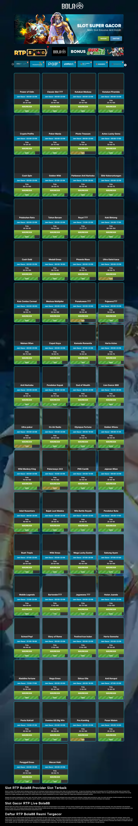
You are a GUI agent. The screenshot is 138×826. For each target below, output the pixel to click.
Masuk (104, 39)
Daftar (116, 39)
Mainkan (27, 106)
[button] (125, 65)
